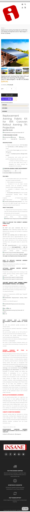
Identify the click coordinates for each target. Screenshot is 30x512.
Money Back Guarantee (15, 485)
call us (25, 247)
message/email (16, 247)
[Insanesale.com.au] (15, 447)
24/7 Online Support (15, 498)
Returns (4, 108)
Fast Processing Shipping (15, 471)
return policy (12, 340)
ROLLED (25, 368)
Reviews (4, 111)
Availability (4, 85)
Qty (2, 89)
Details (4, 105)
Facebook (11, 434)
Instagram (18, 434)
